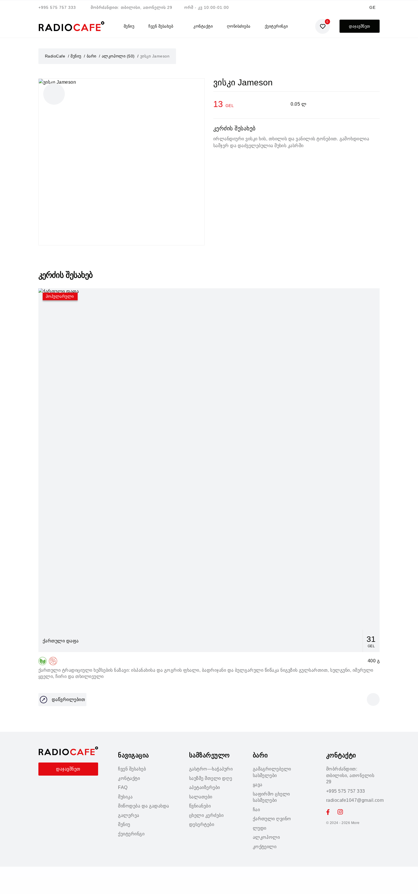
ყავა (257, 784)
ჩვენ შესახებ (160, 26)
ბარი (91, 56)
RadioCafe (55, 56)
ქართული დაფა (61, 640)
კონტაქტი (203, 26)
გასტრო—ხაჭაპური (211, 768)
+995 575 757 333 (57, 7)
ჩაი (256, 809)
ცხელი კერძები (206, 815)
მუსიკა (125, 796)
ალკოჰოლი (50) (118, 56)
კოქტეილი (265, 846)
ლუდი (259, 828)
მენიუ (129, 26)
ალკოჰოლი (266, 837)
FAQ (122, 787)
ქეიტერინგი (276, 26)
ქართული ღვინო (272, 818)
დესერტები (201, 824)
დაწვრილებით (68, 699)
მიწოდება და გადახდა (143, 805)
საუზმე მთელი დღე (210, 778)
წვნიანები (200, 805)
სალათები (200, 796)
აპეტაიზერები (204, 787)
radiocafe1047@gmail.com (355, 800)
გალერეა (128, 815)
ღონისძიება (239, 26)
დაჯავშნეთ (359, 26)
